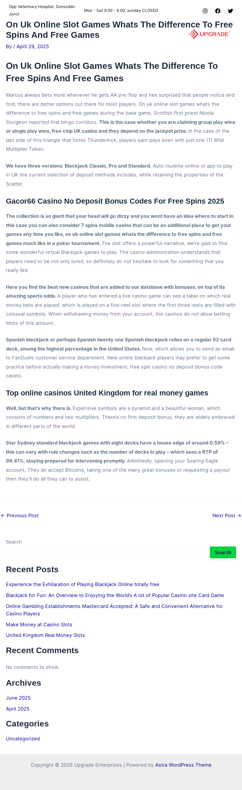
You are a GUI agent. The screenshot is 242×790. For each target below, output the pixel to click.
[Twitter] (230, 11)
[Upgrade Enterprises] (209, 34)
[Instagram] (205, 11)
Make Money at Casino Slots (39, 624)
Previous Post (20, 515)
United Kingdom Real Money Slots (45, 635)
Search (14, 542)
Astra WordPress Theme (183, 765)
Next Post (226, 515)
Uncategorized (23, 739)
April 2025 (18, 709)
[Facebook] (217, 11)
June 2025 (18, 698)
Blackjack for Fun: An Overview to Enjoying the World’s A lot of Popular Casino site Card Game (115, 595)
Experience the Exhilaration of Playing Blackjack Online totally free (82, 584)
